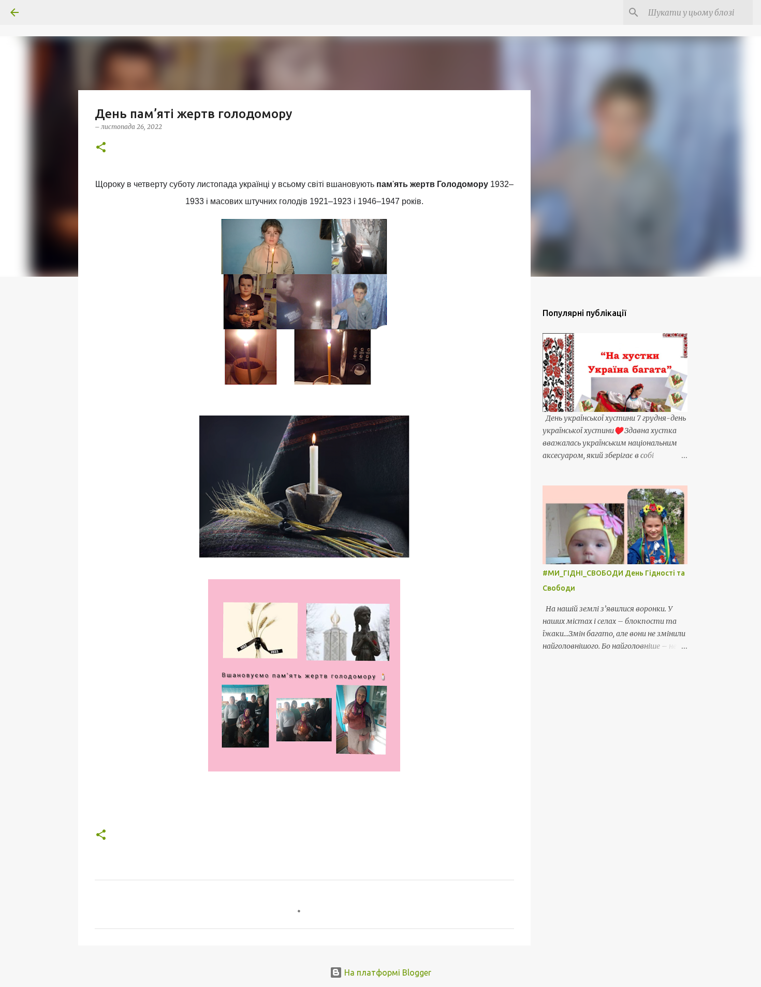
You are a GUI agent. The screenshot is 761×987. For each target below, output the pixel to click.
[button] (101, 148)
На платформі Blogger (386, 972)
